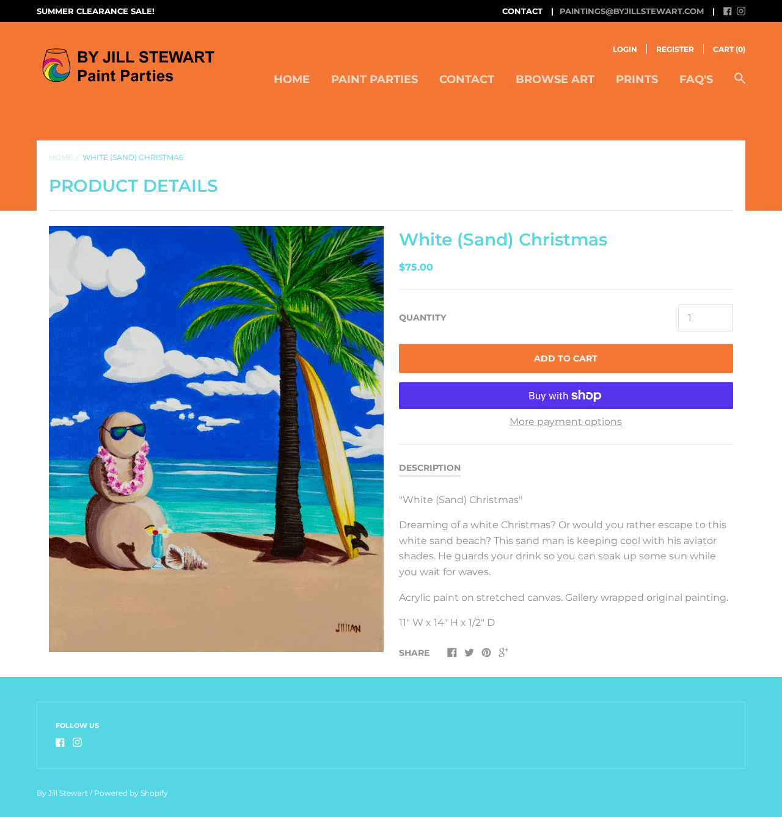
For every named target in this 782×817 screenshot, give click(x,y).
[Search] (739, 84)
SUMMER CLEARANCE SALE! (96, 11)
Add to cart (565, 358)
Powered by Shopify (131, 792)
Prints (637, 79)
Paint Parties (374, 79)
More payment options (566, 421)
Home (292, 79)
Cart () (729, 49)
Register (675, 49)
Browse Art (555, 79)
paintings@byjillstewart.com (632, 11)
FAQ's (696, 79)
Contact (466, 79)
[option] (216, 439)
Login (625, 49)
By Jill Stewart (62, 792)
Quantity (422, 317)
